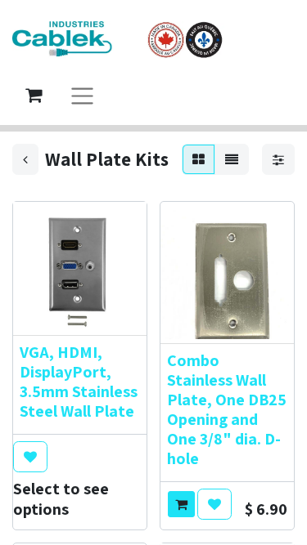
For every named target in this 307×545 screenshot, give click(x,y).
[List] (231, 159)
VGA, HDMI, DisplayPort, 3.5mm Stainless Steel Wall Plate (79, 382)
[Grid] (198, 159)
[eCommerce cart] (33, 95)
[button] (30, 456)
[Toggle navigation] (82, 95)
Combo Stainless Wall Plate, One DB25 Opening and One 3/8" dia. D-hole (227, 409)
